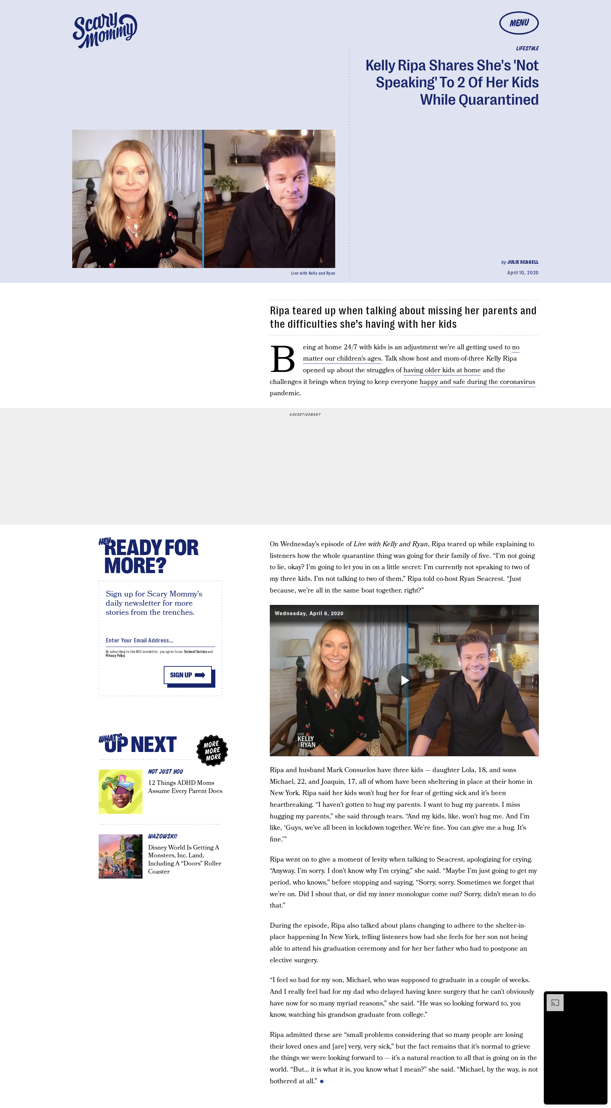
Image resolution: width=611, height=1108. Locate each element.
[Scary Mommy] (105, 30)
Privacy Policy (116, 656)
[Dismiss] (599, 997)
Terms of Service (195, 652)
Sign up (181, 675)
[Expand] (551, 997)
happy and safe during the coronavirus (477, 382)
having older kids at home (442, 370)
